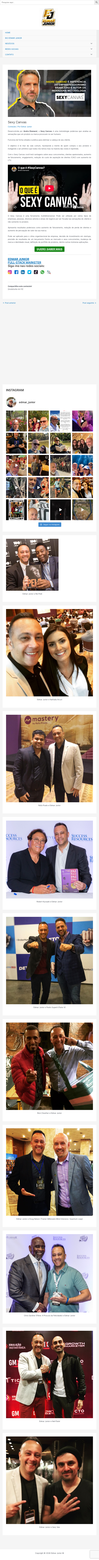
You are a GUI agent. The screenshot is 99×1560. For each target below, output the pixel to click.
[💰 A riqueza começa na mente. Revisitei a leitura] (60, 443)
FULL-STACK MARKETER (24, 262)
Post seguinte (89, 303)
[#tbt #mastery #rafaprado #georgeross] (82, 487)
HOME (7, 33)
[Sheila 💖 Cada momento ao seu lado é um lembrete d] (82, 421)
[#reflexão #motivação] (60, 509)
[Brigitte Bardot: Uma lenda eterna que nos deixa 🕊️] (60, 487)
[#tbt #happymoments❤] (38, 509)
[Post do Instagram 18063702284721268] (16, 421)
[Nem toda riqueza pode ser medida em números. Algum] (38, 443)
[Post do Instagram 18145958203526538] (60, 421)
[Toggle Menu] (91, 43)
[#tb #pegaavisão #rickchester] (16, 509)
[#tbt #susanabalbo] (82, 509)
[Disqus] (49, 336)
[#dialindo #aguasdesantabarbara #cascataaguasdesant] (82, 465)
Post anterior (9, 303)
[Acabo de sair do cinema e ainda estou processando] (60, 465)
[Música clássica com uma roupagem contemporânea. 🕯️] (38, 465)
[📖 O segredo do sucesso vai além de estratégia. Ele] (16, 443)
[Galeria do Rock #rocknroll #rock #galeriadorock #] (38, 487)
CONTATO (9, 55)
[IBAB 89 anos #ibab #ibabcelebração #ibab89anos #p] (16, 465)
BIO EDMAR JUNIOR (13, 38)
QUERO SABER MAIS (49, 249)
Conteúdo (12, 127)
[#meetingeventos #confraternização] (16, 487)
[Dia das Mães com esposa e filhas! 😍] (82, 443)
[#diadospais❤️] (38, 421)
